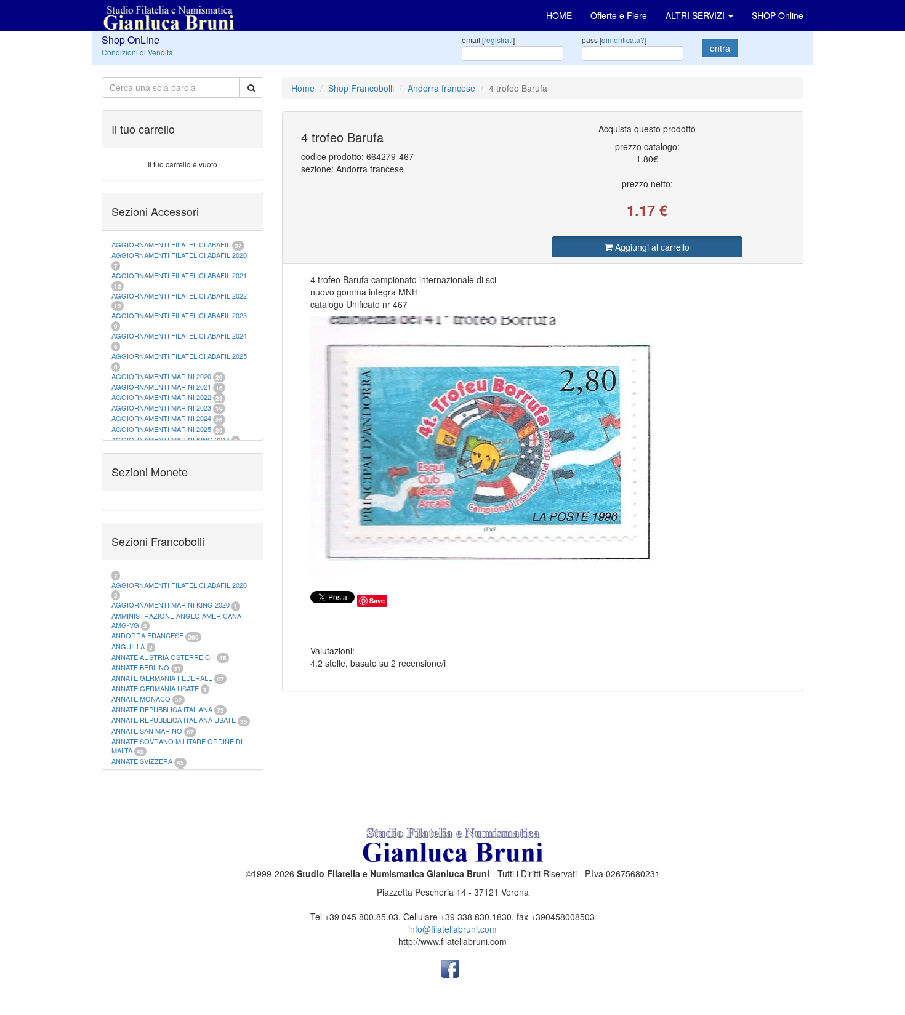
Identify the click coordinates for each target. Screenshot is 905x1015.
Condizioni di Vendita (137, 52)
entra (720, 48)
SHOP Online (777, 15)
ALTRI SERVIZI (696, 15)
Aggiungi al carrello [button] (651, 247)
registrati (498, 39)
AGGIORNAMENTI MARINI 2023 (161, 407)
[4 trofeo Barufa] (543, 447)
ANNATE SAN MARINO (146, 731)
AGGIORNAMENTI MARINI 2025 (161, 429)
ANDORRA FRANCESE (147, 635)
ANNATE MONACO (141, 699)
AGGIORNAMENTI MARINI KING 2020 (170, 604)
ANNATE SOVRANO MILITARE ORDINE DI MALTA (177, 746)
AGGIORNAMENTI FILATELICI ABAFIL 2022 (179, 295)
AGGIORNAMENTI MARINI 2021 (161, 386)
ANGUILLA (128, 646)
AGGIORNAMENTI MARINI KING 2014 (170, 439)
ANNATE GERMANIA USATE (155, 688)
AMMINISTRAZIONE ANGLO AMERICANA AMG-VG (176, 620)
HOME (559, 15)
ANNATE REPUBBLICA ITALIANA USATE (174, 719)
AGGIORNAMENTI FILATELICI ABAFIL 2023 (179, 315)
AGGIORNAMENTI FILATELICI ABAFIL (171, 244)
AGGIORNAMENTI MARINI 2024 (161, 418)
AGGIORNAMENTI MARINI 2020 (161, 376)
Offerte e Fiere (618, 15)
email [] (488, 39)
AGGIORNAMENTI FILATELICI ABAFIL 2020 (179, 255)
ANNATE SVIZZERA (141, 761)
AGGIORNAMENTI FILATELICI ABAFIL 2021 (179, 275)
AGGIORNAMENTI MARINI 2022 (161, 397)
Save (377, 600)
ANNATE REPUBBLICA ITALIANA (161, 709)
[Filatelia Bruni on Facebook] (450, 967)
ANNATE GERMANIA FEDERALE (161, 678)
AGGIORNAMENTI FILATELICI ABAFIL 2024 (179, 335)
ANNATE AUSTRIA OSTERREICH (163, 657)
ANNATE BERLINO (140, 667)
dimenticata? (623, 39)
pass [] (614, 39)
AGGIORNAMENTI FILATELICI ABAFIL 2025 (179, 356)
